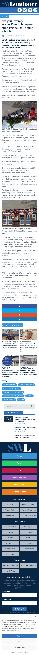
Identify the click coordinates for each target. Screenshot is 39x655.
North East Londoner (10, 565)
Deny (19, 642)
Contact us (10, 515)
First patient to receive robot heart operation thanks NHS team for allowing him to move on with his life (28, 347)
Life (19, 470)
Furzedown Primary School (13, 392)
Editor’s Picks (19, 491)
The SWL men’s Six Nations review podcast (25, 428)
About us (10, 504)
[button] (36, 616)
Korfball (29, 396)
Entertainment (19, 477)
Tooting (21, 399)
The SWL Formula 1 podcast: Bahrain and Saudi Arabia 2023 (25, 419)
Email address (8, 599)
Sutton (28, 543)
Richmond (10, 543)
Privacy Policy (23, 652)
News (4, 16)
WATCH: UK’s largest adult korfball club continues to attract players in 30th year (10, 345)
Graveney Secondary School (13, 396)
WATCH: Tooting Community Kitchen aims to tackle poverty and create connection (28, 371)
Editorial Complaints (28, 504)
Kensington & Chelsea (29, 527)
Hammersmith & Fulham (10, 527)
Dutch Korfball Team (26, 385)
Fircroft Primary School (11, 388)
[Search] (32, 406)
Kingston (29, 532)
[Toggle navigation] (2, 10)
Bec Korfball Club (9, 385)
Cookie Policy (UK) (29, 515)
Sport (19, 463)
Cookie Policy (14, 652)
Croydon (10, 532)
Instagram (25, 10)
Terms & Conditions (29, 510)
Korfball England (9, 399)
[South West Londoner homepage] (19, 4)
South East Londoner (29, 565)
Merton (29, 538)
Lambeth (10, 538)
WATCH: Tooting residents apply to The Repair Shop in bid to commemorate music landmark (10, 372)
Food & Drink (19, 484)
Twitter (30, 10)
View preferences (19, 647)
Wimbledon (10, 554)
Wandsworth (10, 549)
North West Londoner (10, 571)
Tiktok (35, 10)
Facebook (19, 10)
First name (6, 591)
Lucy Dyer (21, 36)
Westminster (29, 549)
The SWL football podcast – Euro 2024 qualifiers (25, 437)
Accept (19, 636)
